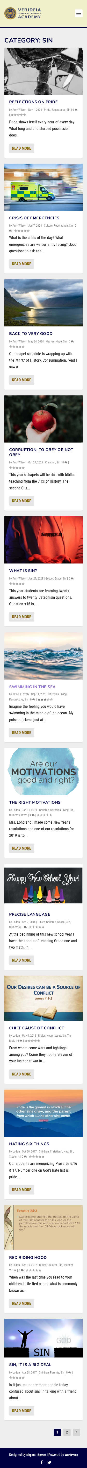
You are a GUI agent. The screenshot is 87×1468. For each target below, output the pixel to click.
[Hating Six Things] (43, 1113)
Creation (50, 462)
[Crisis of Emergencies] (43, 187)
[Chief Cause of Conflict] (43, 998)
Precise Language (29, 914)
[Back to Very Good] (43, 302)
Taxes (24, 815)
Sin (68, 109)
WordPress (71, 1455)
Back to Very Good (31, 333)
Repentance (58, 109)
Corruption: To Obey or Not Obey (41, 452)
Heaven (50, 341)
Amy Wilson (19, 109)
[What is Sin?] (43, 539)
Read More (21, 148)
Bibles (41, 922)
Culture (48, 225)
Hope (59, 341)
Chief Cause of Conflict (36, 1028)
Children (44, 810)
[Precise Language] (43, 885)
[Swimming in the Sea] (43, 655)
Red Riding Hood (28, 1257)
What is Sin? (23, 570)
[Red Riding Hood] (43, 1227)
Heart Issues (54, 1035)
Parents (54, 1372)
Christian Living (57, 694)
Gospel (49, 578)
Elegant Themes (36, 1455)
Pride (47, 109)
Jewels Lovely (21, 694)
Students (14, 815)
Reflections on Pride (33, 102)
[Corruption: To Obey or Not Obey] (43, 419)
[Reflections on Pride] (43, 71)
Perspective (16, 699)
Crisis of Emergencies (34, 218)
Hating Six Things (29, 1144)
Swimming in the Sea (32, 687)
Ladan (16, 810)
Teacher (68, 1265)
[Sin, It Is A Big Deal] (43, 1338)
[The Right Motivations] (43, 771)
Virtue (12, 1270)
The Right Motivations (35, 802)
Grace (58, 578)
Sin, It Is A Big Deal (30, 1364)
